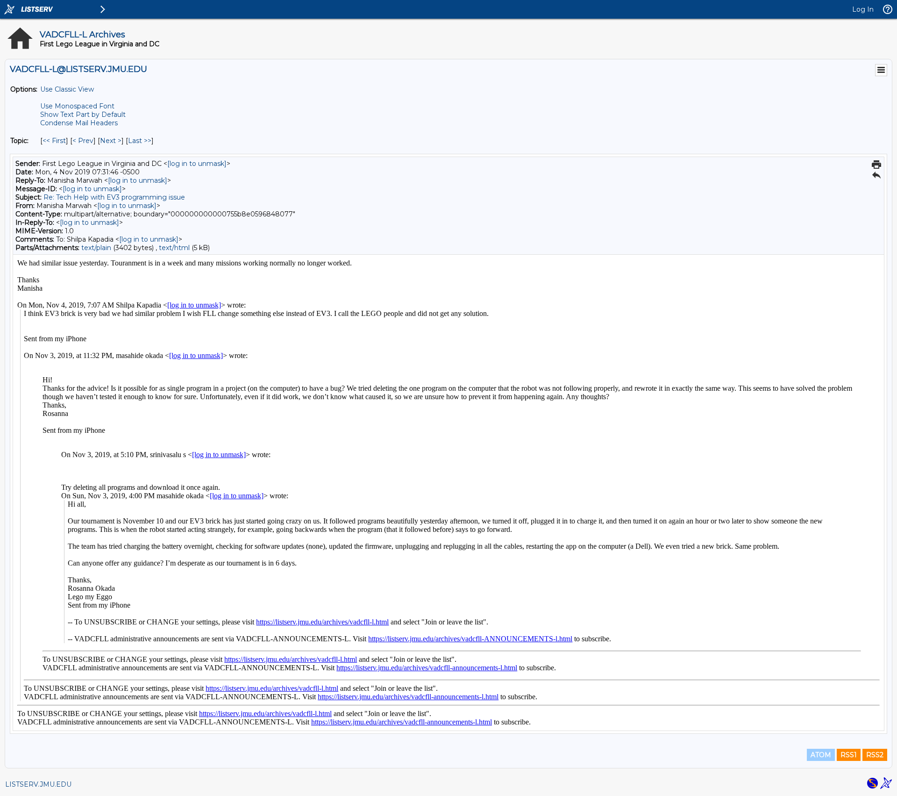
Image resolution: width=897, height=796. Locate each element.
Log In (863, 9)
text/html (174, 248)
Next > (110, 140)
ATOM (821, 755)
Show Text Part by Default (83, 114)
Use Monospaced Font (77, 106)
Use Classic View (67, 89)
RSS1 (848, 755)
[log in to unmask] (197, 163)
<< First (54, 140)
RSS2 (874, 755)
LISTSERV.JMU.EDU (38, 784)
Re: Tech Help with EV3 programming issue (114, 197)
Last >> (139, 140)
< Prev (82, 140)
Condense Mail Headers (79, 123)
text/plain (96, 248)
